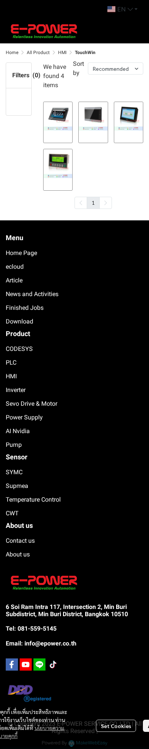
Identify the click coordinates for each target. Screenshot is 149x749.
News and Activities (32, 294)
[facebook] (12, 664)
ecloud (15, 266)
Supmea (17, 485)
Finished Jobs (25, 307)
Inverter (16, 390)
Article (14, 280)
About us (18, 554)
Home (12, 52)
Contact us (20, 540)
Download (19, 321)
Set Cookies (116, 725)
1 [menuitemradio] (93, 202)
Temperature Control (33, 499)
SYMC (14, 472)
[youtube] (25, 664)
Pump (14, 444)
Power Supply (24, 417)
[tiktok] (53, 664)
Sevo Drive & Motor (31, 403)
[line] (39, 664)
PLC (11, 362)
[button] (122, 9)
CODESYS (19, 348)
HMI (62, 52)
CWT (12, 513)
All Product (38, 52)
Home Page (21, 253)
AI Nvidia (18, 431)
